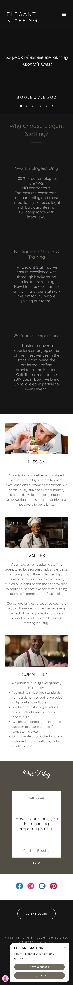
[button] (64, 14)
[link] (26, 21)
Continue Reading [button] (36, 850)
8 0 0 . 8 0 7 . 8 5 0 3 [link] (37, 97)
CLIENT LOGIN (36, 913)
